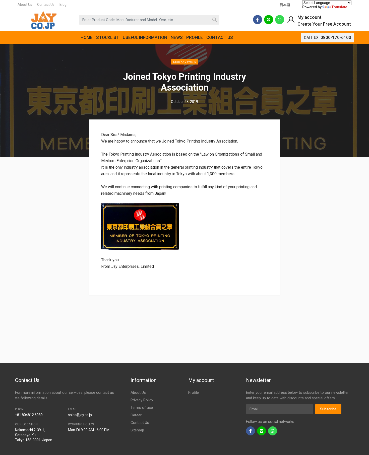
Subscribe (328, 409)
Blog (63, 4)
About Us (25, 4)
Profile (193, 392)
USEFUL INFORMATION (145, 37)
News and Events (184, 61)
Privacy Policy (142, 400)
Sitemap (137, 430)
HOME (87, 37)
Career (136, 415)
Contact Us (45, 4)
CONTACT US (219, 37)
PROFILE (194, 37)
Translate (339, 7)
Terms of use (142, 407)
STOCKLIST (107, 37)
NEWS (177, 37)
